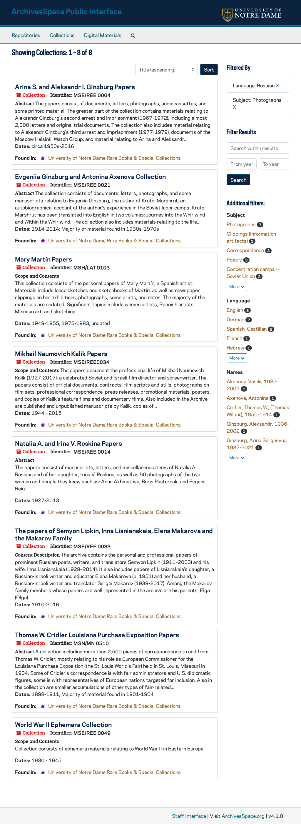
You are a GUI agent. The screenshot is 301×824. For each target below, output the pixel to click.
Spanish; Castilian (247, 328)
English (235, 310)
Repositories (26, 35)
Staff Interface (189, 816)
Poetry (235, 259)
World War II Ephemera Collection (63, 724)
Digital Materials (102, 35)
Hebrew (236, 347)
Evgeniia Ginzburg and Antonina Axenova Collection (90, 176)
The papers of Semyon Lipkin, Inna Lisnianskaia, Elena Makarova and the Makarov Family (114, 534)
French (235, 338)
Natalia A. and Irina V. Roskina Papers (68, 443)
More (234, 286)
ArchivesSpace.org (243, 816)
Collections (62, 35)
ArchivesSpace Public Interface (66, 11)
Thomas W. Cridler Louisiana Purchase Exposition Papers (97, 634)
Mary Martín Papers (43, 259)
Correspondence (246, 250)
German (236, 319)
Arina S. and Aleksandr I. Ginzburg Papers (75, 86)
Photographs (242, 224)
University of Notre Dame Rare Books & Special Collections (114, 157)
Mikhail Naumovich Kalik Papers (61, 353)
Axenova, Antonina (248, 397)
